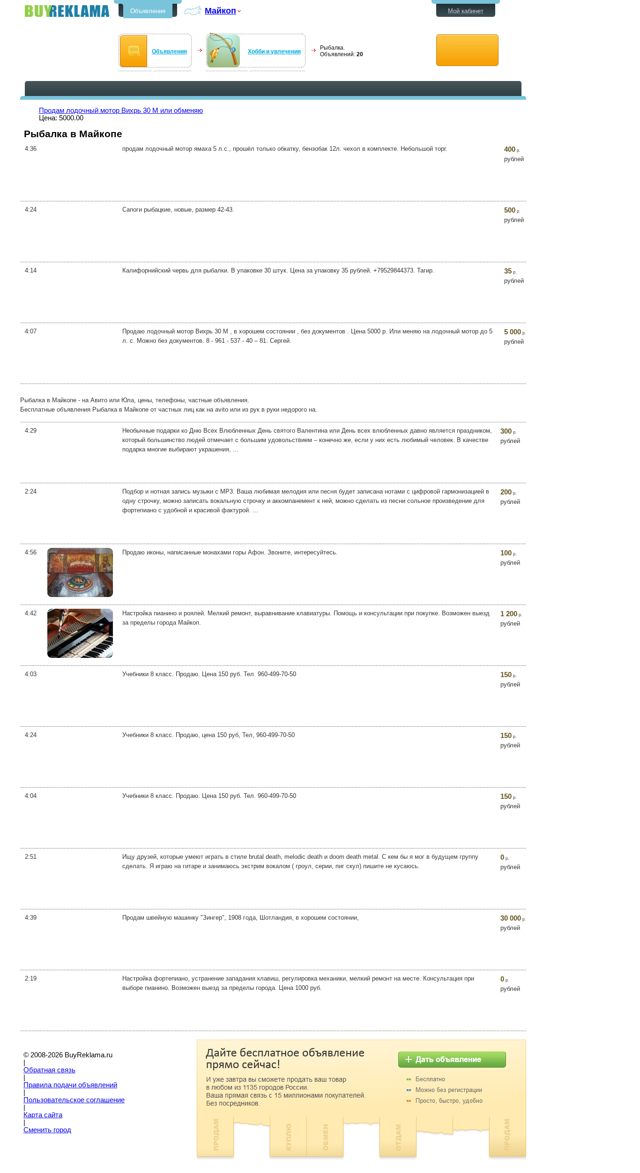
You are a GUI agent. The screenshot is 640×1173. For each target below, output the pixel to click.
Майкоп (220, 10)
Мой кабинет (466, 11)
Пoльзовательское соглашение (74, 1100)
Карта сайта (42, 1115)
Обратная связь (49, 1070)
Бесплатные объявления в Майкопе (67, 11)
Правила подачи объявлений (70, 1085)
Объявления (147, 11)
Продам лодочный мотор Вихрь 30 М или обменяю (121, 110)
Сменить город (47, 1130)
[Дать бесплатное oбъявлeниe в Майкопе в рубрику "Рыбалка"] (467, 50)
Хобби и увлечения (274, 51)
